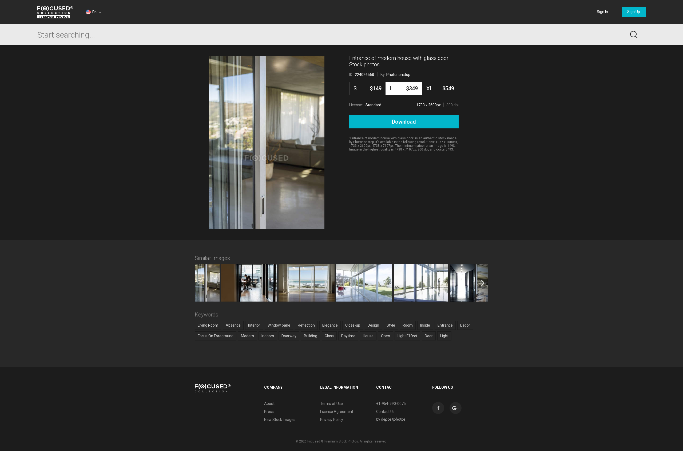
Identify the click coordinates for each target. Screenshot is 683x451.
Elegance (330, 325)
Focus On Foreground (215, 336)
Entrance (445, 325)
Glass (329, 336)
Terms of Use (331, 403)
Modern (247, 336)
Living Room (208, 325)
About (269, 403)
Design (373, 325)
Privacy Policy (331, 419)
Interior (254, 325)
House (368, 336)
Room (408, 325)
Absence (233, 325)
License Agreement (336, 411)
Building (310, 336)
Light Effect (407, 336)
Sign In (602, 12)
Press (269, 411)
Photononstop (398, 74)
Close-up (352, 325)
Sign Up (633, 12)
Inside (425, 325)
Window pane (279, 325)
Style (391, 325)
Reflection (306, 325)
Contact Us (385, 411)
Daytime (348, 336)
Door (429, 336)
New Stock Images (279, 419)
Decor (465, 325)
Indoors (267, 336)
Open (385, 336)
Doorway (288, 336)
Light (444, 336)
